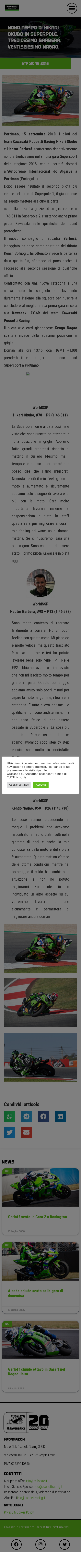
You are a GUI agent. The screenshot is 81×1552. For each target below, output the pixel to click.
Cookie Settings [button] (19, 784)
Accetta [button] (41, 784)
